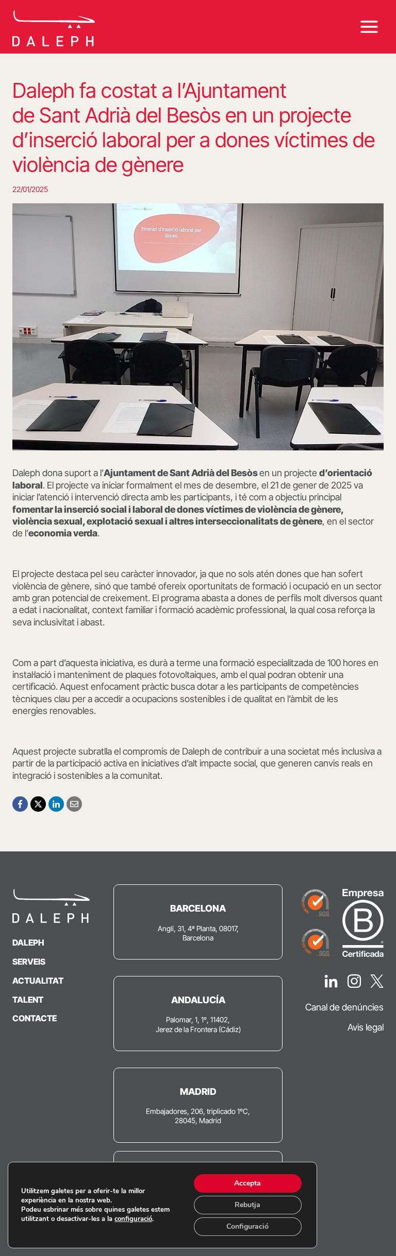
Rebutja (247, 1205)
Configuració (247, 1226)
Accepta (247, 1183)
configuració (133, 1219)
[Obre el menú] (369, 27)
